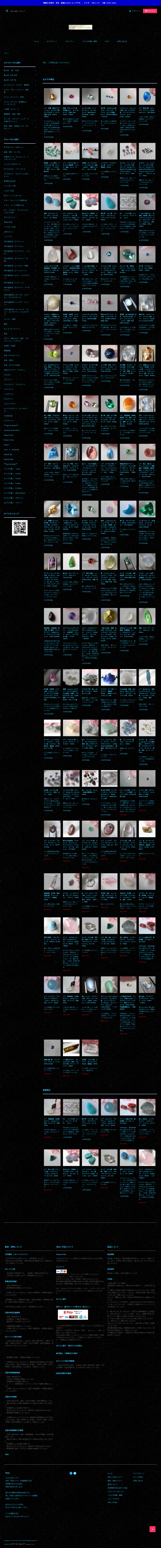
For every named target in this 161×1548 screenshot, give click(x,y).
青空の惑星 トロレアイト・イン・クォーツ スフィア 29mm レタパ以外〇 (52, 941)
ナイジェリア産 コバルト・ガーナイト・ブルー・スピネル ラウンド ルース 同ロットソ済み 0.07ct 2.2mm (109, 270)
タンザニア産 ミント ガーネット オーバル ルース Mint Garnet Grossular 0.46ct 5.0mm (89, 112)
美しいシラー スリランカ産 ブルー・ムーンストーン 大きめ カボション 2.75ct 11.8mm (89, 1000)
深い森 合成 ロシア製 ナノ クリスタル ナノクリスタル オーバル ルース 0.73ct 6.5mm (109, 419)
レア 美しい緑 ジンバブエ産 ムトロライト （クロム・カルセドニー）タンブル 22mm (108, 941)
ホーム (36, 41)
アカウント (136, 11)
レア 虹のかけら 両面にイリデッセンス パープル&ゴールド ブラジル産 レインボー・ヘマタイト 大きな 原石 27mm (147, 694)
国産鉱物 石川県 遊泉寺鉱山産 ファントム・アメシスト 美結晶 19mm (52, 896)
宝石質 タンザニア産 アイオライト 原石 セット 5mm (52, 792)
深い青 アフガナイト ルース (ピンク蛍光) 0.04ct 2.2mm (146, 268)
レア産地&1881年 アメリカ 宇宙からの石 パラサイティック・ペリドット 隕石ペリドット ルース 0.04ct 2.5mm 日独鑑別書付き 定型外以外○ (128, 1003)
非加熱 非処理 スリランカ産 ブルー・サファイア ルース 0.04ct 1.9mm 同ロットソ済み (70, 318)
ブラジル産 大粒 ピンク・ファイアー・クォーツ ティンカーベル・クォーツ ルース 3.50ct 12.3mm (127, 845)
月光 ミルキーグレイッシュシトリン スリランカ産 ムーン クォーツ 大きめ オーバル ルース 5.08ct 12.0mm (147, 420)
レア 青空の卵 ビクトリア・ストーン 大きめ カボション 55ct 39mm (147, 110)
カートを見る (138, 1477)
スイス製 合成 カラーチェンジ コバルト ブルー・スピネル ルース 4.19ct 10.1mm (109, 368)
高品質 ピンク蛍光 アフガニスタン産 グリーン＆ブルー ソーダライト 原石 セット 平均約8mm (52, 167)
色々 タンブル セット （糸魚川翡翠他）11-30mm (90, 792)
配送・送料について (115, 1481)
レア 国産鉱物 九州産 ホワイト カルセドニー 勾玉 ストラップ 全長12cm (71, 1000)
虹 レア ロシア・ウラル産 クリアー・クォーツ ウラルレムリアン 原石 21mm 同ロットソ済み (89, 897)
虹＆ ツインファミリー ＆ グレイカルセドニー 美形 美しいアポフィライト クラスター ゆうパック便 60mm (90, 744)
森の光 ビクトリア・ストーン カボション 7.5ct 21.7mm (70, 575)
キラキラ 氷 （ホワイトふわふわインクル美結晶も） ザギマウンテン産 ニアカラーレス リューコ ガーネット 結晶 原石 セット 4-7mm (146, 746)
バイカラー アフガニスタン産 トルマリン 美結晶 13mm (108, 165)
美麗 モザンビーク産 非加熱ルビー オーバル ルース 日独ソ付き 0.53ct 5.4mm (71, 111)
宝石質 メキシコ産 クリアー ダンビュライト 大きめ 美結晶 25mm (90, 1062)
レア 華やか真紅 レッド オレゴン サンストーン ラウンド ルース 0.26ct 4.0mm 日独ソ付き (90, 577)
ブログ (107, 41)
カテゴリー (51, 41)
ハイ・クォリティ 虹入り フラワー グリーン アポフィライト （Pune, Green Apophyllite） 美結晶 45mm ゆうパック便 (109, 745)
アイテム (151, 11)
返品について (113, 1484)
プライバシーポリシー (116, 1491)
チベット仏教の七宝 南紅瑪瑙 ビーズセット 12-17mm (146, 939)
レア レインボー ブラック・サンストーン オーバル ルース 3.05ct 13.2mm (52, 844)
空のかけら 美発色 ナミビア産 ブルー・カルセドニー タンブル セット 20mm (89, 217)
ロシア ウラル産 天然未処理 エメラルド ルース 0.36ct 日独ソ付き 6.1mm (128, 576)
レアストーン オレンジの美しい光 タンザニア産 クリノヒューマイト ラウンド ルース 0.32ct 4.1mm (127, 112)
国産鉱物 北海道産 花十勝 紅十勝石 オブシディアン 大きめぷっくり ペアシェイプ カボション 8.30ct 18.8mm (52, 632)
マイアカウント (139, 1473)
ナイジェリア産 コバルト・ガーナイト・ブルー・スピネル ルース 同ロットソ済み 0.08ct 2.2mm (70, 369)
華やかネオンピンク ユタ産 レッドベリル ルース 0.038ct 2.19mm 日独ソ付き (108, 318)
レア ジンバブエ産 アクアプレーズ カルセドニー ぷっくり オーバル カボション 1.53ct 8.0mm (89, 845)
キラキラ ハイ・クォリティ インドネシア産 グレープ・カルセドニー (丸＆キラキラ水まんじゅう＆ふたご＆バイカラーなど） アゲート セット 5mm (147, 169)
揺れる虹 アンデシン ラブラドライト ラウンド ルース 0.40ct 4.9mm (146, 1000)
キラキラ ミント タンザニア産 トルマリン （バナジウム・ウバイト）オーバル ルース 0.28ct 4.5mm (89, 525)
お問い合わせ (122, 41)
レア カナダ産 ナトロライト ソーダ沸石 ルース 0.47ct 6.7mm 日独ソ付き (128, 793)
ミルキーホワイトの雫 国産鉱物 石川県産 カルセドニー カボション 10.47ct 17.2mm (52, 269)
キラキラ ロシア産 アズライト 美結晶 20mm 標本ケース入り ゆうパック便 (108, 692)
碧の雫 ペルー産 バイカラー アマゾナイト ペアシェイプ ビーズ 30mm (108, 217)
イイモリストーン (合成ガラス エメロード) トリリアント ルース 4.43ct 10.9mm (147, 524)
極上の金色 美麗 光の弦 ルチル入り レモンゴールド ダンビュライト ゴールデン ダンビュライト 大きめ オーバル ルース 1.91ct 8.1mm (108, 634)
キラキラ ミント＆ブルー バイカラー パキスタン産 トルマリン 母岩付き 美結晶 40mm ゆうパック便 (52, 744)
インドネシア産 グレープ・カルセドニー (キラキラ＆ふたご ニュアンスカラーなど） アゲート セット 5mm (71, 794)
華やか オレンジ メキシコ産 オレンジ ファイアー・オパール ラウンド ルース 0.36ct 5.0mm (70, 420)
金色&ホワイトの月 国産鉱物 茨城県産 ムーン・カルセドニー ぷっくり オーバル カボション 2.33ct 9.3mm (128, 632)
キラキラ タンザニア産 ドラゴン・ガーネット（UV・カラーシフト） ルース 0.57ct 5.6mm (90, 368)
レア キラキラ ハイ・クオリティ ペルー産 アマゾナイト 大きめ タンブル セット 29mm (71, 217)
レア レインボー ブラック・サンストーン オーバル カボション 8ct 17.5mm (109, 844)
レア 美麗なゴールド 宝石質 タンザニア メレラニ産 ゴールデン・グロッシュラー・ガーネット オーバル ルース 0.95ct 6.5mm (52, 526)
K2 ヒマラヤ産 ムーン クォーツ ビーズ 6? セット (71, 1121)
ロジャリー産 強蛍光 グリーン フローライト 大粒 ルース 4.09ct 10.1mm (127, 269)
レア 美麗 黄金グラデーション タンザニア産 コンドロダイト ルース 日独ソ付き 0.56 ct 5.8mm (52, 112)
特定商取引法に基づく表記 (117, 1488)
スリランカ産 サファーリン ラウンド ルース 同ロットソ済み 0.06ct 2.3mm (147, 793)
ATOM (114, 1502)
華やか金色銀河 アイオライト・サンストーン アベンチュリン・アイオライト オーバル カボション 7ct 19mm (70, 845)
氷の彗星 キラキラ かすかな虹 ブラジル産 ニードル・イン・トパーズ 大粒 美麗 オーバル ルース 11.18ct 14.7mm (127, 370)
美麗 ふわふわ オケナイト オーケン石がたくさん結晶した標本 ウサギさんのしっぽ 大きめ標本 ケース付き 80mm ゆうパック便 (70, 694)
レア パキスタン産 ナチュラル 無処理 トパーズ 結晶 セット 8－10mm (71, 166)
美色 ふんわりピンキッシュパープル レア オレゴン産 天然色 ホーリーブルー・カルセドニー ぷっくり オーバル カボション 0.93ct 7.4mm (108, 527)
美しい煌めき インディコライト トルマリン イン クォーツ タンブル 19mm (127, 941)
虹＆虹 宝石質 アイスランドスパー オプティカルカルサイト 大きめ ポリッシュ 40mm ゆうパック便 (109, 794)
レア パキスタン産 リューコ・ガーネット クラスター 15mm (70, 742)
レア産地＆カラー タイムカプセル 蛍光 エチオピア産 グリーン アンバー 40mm (70, 1063)
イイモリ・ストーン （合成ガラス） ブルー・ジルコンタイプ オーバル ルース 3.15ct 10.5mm (70, 525)
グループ (68, 41)
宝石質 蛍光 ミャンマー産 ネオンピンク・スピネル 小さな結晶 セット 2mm (108, 896)
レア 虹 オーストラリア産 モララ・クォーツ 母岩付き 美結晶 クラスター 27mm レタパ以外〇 (147, 845)
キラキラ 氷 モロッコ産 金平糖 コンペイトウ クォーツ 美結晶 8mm (146, 896)
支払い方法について (115, 1477)
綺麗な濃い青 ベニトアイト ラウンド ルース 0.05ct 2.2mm (52, 1062)
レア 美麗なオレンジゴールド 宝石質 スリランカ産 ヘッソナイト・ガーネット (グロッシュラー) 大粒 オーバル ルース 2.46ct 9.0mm (147, 370)
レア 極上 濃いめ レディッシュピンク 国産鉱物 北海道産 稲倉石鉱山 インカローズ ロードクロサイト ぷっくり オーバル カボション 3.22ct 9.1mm (146, 470)
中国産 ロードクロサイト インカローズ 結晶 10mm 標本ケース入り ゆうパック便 (89, 166)
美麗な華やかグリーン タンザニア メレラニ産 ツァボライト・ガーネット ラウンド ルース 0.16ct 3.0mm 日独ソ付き (128, 469)
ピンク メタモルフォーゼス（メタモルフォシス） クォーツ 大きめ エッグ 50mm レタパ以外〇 (71, 942)
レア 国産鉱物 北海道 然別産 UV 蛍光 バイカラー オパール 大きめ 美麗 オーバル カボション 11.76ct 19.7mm (128, 421)
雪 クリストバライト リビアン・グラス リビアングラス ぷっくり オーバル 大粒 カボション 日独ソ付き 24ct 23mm (109, 578)
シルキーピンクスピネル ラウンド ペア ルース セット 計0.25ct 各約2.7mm (90, 318)
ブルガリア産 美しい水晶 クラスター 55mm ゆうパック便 (89, 691)
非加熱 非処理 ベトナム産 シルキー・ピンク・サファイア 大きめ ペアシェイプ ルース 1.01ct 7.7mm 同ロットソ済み (52, 694)
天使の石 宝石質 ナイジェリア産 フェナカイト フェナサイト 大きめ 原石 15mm (127, 896)
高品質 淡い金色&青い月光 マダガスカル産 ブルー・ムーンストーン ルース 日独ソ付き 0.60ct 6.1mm (128, 319)
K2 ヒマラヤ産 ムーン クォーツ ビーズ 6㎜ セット (128, 215)
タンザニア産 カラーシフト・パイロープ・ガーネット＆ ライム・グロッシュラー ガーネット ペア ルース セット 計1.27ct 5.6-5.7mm (90, 421)
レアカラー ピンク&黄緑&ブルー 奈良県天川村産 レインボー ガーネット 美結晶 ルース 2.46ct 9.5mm (71, 270)
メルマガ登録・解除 (89, 41)
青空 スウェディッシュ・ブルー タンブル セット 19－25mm (52, 215)
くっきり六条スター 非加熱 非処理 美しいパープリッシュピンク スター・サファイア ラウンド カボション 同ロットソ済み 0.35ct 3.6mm (146, 220)
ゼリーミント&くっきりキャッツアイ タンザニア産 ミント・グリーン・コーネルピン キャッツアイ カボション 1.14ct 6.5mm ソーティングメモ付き (109, 1003)
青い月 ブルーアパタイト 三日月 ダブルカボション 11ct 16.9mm (128, 523)
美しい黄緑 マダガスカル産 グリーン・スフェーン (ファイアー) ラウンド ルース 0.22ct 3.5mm (52, 420)
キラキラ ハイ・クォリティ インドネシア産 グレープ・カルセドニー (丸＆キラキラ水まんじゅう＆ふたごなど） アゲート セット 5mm (128, 168)
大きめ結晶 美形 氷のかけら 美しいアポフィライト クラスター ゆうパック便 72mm (127, 692)
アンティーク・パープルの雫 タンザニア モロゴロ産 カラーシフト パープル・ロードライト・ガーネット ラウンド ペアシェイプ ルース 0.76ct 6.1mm (52, 579)
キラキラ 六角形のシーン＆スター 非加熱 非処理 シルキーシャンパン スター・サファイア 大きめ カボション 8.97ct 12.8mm (52, 320)
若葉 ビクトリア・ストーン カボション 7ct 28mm (146, 630)
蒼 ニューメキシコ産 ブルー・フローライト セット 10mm (127, 742)
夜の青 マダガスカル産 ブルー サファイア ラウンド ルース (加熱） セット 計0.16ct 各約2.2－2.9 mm (109, 112)
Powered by (7, 1544)
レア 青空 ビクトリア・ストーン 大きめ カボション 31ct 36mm (52, 466)
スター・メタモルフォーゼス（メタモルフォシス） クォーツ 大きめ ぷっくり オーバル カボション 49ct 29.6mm (90, 633)
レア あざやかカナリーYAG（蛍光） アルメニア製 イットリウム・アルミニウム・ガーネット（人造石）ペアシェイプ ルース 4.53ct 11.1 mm (52, 370)
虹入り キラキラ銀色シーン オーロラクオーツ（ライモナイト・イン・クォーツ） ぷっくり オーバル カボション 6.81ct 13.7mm (89, 469)
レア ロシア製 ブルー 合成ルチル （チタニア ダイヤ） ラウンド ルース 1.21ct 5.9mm (71, 467)
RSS (109, 1502)
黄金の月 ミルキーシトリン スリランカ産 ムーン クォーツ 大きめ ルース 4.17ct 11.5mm (147, 318)
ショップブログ (113, 1499)
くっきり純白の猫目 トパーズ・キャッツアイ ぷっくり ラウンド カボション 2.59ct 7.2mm (89, 270)
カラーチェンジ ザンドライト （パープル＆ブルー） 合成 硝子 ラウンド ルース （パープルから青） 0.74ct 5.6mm (71, 633)
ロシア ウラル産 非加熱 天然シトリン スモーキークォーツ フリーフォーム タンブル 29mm (89, 942)
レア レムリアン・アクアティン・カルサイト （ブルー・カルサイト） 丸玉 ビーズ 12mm (52, 1000)
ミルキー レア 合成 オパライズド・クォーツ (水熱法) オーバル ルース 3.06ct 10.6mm (147, 576)
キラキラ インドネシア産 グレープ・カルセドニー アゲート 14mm (71, 895)
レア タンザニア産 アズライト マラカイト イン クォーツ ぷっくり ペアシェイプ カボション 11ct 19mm (109, 468)
